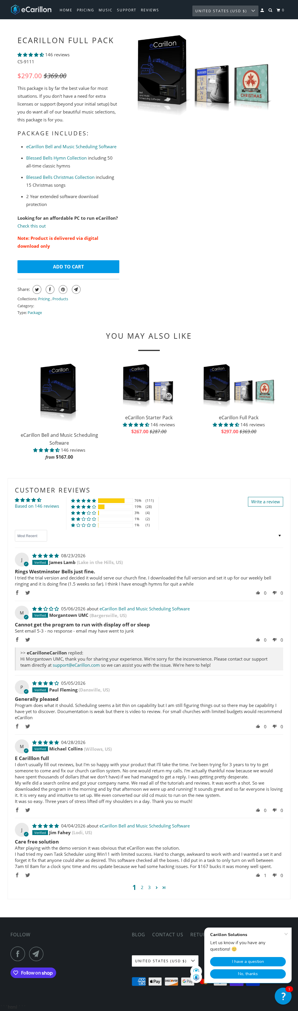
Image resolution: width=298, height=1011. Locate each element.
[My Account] (262, 10)
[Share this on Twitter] (36, 289)
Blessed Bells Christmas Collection (60, 177)
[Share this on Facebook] (49, 289)
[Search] (270, 10)
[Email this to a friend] (75, 289)
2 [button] (142, 887)
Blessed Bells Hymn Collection (56, 158)
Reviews (150, 10)
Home (66, 10)
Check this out (31, 226)
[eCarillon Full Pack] (203, 75)
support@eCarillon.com (76, 665)
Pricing (85, 10)
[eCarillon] (31, 9)
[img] (46, 555)
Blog (138, 934)
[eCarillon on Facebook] (19, 954)
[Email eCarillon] (38, 954)
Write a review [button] (265, 501)
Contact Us (167, 934)
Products (60, 298)
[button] (31, 54)
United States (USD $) (222, 10)
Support (126, 10)
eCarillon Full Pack (65, 40)
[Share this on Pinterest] (62, 289)
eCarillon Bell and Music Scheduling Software (71, 146)
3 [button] (149, 887)
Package (35, 312)
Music (106, 10)
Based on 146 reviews (37, 506)
